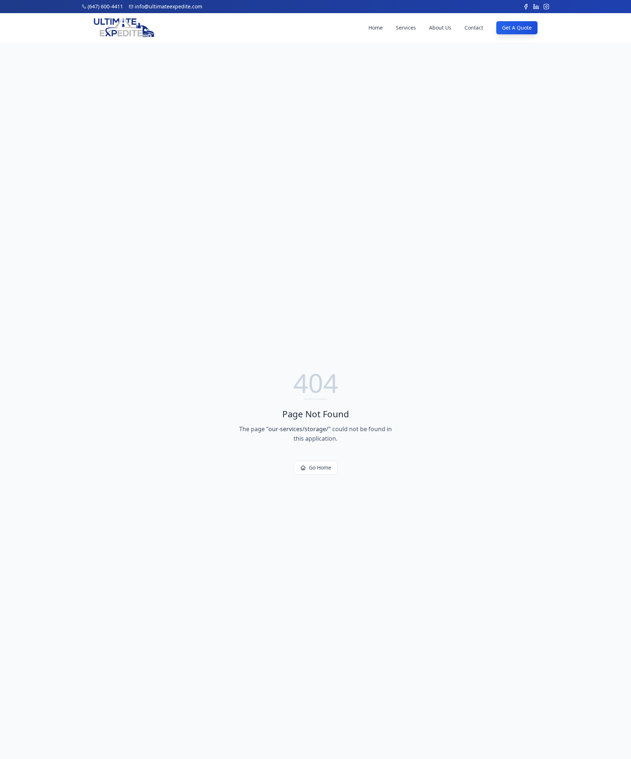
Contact (473, 27)
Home (375, 27)
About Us (440, 27)
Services (406, 27)
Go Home (320, 467)
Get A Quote (517, 27)
